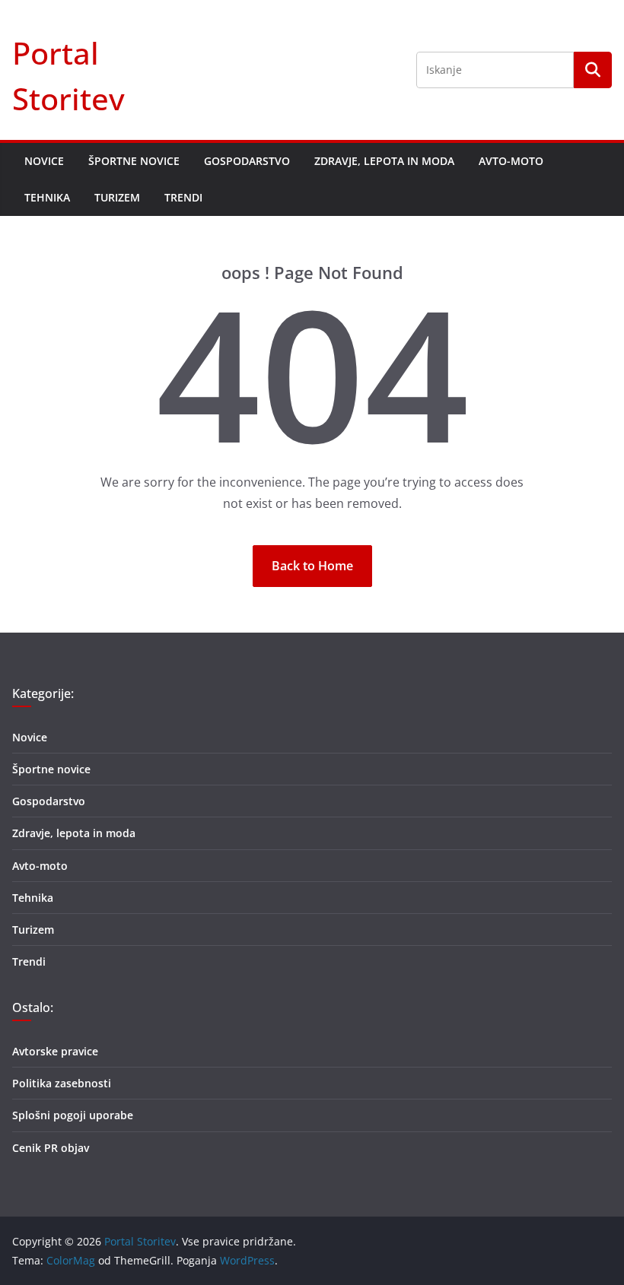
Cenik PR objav (50, 1148)
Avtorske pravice (55, 1051)
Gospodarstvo (247, 161)
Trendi (183, 197)
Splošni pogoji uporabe (72, 1115)
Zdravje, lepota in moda (384, 161)
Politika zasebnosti (61, 1083)
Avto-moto (511, 161)
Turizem (117, 197)
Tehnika (47, 197)
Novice (44, 161)
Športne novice (134, 161)
